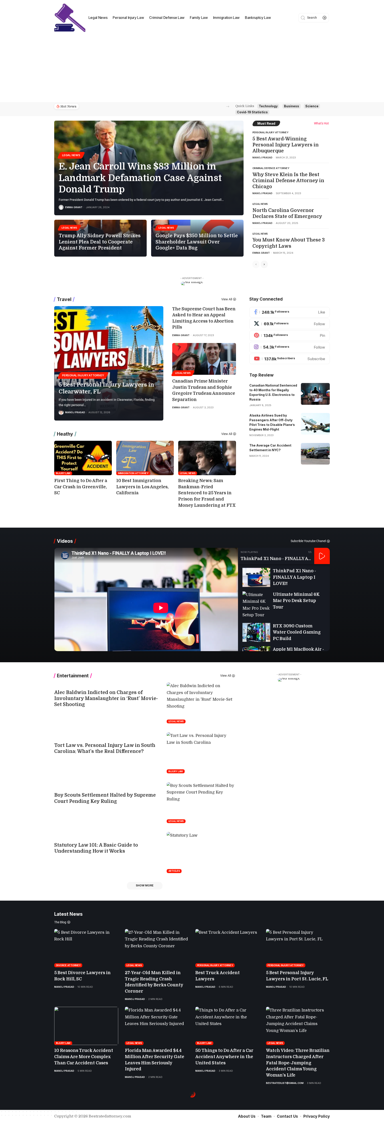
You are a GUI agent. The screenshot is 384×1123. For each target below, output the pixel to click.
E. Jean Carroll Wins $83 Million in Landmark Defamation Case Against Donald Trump (140, 178)
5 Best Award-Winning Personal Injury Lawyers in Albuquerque (285, 145)
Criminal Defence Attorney (270, 168)
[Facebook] (289, 312)
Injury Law (63, 473)
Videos (65, 541)
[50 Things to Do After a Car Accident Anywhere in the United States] (227, 1026)
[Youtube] (289, 359)
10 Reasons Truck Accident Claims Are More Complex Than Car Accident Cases (83, 1056)
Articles (174, 870)
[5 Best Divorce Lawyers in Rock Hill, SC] (86, 948)
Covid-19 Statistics (252, 112)
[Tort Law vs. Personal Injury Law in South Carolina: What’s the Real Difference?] (201, 752)
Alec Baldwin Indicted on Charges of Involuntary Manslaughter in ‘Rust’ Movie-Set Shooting (106, 698)
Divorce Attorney (68, 965)
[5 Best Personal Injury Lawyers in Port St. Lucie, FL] (298, 948)
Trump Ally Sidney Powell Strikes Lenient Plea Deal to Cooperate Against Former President (100, 242)
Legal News (71, 155)
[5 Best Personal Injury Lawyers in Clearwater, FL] (108, 363)
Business (291, 106)
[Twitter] (289, 324)
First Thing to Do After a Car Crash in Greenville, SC (80, 486)
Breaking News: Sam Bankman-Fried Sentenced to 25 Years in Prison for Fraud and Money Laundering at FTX (207, 493)
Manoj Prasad (262, 157)
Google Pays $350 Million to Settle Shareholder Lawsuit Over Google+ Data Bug (197, 242)
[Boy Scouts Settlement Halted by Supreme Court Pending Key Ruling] (201, 802)
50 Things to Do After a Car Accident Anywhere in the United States (224, 1056)
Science (311, 106)
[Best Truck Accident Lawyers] (227, 948)
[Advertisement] (192, 69)
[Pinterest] (289, 335)
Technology (268, 106)
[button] (227, 106)
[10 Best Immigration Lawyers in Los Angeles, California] (145, 458)
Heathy (65, 434)
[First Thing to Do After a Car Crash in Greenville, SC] (83, 458)
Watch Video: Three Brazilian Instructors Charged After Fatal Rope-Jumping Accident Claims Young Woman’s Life (298, 1062)
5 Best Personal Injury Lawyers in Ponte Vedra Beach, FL (120, 106)
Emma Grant (73, 207)
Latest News (68, 914)
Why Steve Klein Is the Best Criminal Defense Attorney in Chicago (288, 180)
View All (226, 299)
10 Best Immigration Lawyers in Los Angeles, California (142, 486)
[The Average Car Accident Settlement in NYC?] (315, 454)
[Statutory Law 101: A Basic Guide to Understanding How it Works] (201, 852)
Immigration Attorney (133, 473)
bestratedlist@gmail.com (285, 1083)
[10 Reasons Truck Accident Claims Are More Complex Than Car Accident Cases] (86, 1026)
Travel (64, 299)
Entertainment (73, 675)
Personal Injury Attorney (270, 132)
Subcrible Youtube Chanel (308, 541)
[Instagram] (289, 347)
